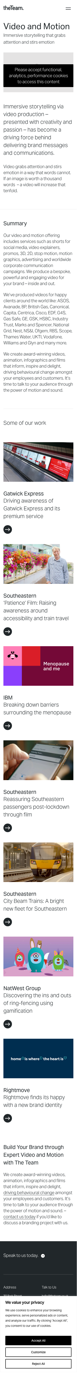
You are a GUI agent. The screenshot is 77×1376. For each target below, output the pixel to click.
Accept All (38, 1340)
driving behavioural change (28, 1192)
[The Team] (13, 7)
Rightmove (16, 1090)
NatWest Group (22, 988)
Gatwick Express (23, 493)
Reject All (38, 1364)
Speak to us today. (20, 1255)
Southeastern (19, 595)
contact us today (19, 1217)
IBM (8, 697)
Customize (38, 1352)
